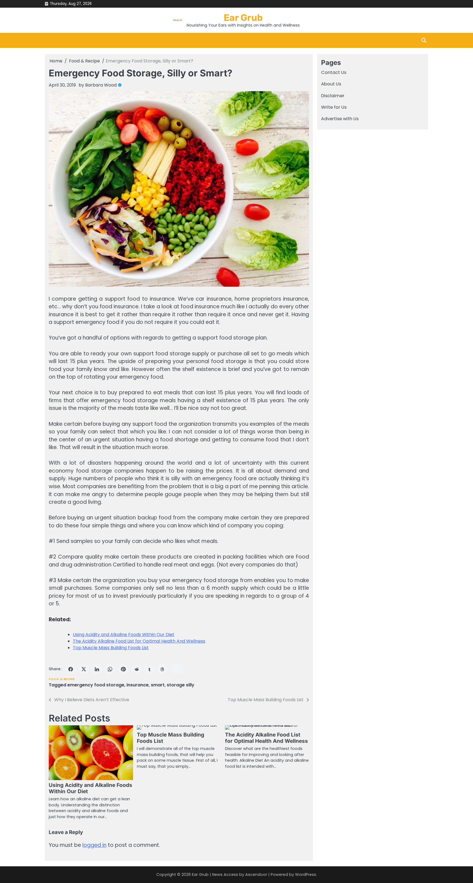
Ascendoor (256, 874)
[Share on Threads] (162, 669)
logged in (94, 845)
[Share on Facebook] (70, 669)
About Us (331, 84)
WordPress (305, 874)
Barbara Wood (101, 85)
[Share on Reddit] (136, 669)
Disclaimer (332, 96)
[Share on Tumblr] (149, 669)
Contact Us (333, 72)
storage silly (180, 685)
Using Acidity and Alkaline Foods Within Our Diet (123, 634)
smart (158, 685)
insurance (137, 685)
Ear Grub (243, 17)
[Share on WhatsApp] (110, 669)
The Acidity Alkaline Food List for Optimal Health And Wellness (139, 641)
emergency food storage (95, 685)
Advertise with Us (340, 119)
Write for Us (334, 107)
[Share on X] (84, 669)
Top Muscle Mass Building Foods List (111, 648)
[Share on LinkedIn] (97, 669)
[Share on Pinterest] (123, 669)
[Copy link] (177, 669)
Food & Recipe (62, 679)
